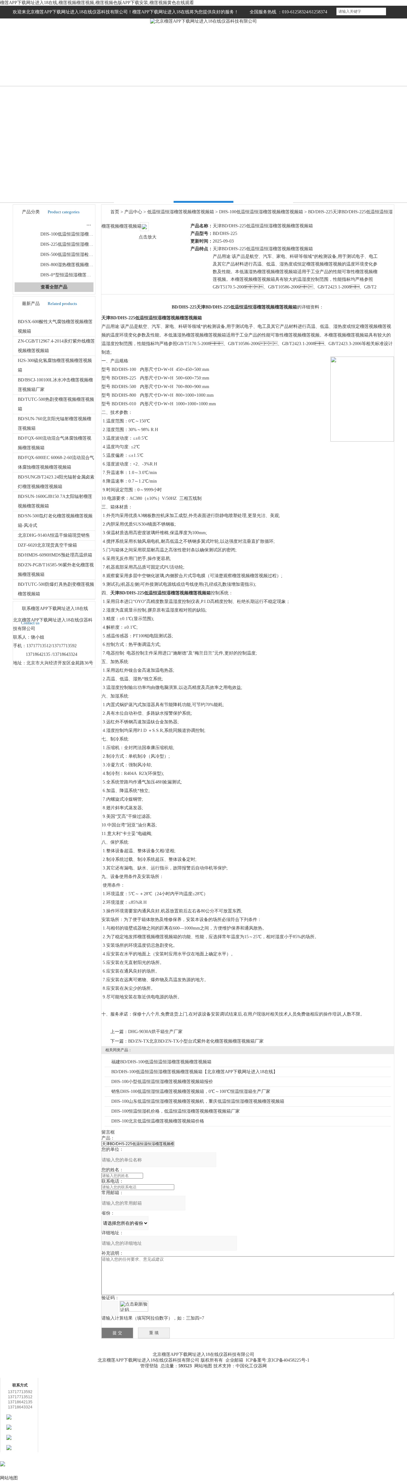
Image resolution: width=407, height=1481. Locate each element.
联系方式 (370, 66)
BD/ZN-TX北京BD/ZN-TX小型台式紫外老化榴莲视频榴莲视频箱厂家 (196, 1041)
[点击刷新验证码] (134, 1306)
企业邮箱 (234, 1360)
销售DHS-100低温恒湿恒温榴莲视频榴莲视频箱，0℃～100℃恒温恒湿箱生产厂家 (190, 1091)
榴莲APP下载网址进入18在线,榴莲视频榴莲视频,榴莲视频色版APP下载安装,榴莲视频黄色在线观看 (97, 2)
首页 (36, 66)
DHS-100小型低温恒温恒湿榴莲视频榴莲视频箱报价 (162, 1081)
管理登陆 (149, 1366)
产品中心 (133, 211)
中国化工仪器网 (251, 1366)
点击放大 (147, 237)
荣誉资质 (275, 66)
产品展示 (132, 66)
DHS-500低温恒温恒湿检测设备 (71, 254)
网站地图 (203, 1366)
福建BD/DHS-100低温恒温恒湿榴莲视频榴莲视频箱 (161, 1061)
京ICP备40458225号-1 (288, 1360)
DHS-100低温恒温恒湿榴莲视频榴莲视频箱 (82, 234)
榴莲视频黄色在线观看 (322, 66)
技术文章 (227, 66)
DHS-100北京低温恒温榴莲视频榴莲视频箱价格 (157, 1121)
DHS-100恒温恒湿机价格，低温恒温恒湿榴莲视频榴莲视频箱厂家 (175, 1111)
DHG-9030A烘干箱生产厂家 (155, 1031)
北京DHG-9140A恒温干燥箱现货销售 (54, 535)
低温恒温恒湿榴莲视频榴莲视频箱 (66, 224)
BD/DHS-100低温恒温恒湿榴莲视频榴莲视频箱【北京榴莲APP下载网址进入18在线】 (194, 1071)
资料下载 (246, 1345)
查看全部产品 (54, 287)
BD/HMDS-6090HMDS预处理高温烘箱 (55, 555)
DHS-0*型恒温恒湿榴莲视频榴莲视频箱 (79, 275)
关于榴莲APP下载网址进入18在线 (75, 1352)
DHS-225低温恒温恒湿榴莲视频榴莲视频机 (82, 244)
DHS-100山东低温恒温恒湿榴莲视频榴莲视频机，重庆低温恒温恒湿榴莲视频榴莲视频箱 (197, 1101)
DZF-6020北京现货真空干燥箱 (47, 545)
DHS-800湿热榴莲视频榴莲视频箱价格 (77, 264)
